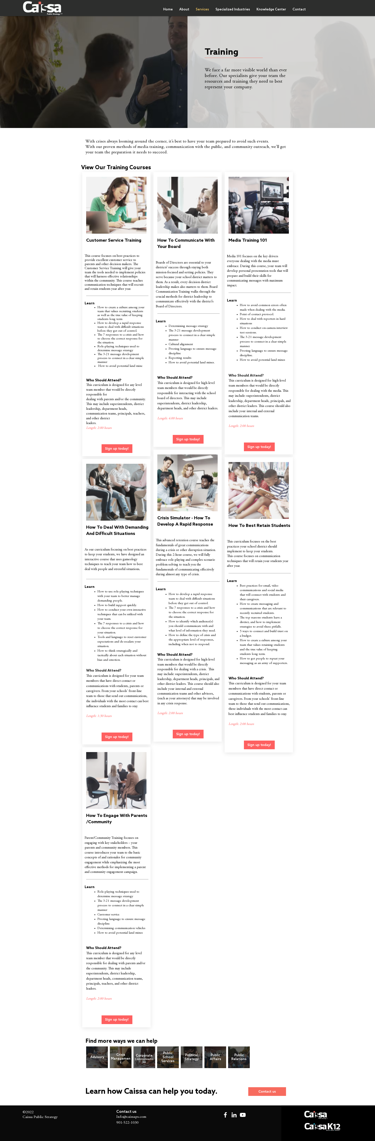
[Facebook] (225, 1114)
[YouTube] (242, 1114)
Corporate (144, 1056)
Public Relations (239, 1057)
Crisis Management (120, 1059)
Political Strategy (192, 1057)
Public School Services (167, 1057)
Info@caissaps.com (131, 1117)
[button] (232, 9)
